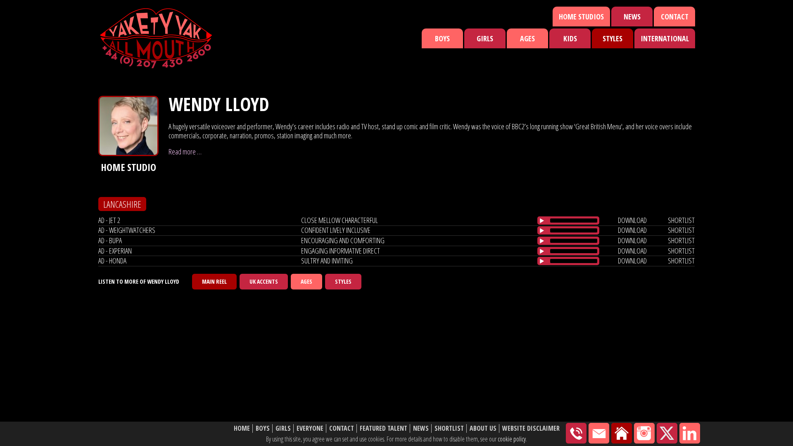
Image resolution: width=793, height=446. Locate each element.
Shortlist (449, 428)
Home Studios (581, 16)
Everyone (310, 428)
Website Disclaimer (531, 428)
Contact (675, 16)
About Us (483, 428)
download (632, 220)
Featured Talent (383, 428)
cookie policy (512, 439)
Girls (485, 38)
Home (242, 428)
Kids (570, 38)
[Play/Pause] (542, 220)
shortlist (681, 220)
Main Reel (214, 281)
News (632, 16)
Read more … (185, 152)
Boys (442, 38)
